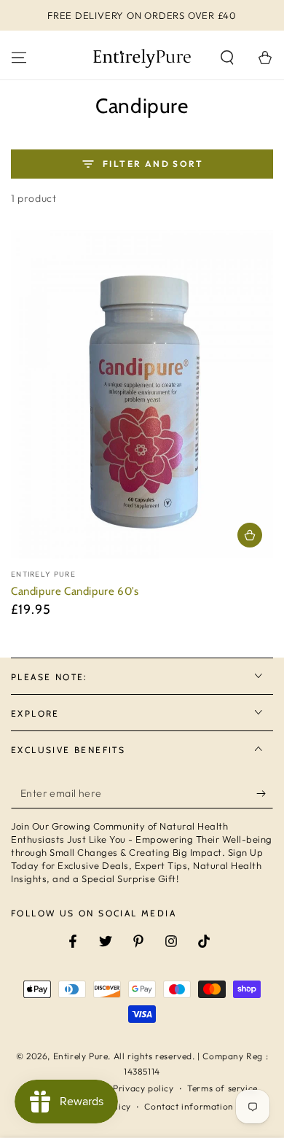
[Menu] (19, 57)
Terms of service (222, 1088)
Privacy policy (143, 1088)
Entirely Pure (81, 1056)
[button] (227, 57)
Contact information (188, 1106)
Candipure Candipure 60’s (74, 591)
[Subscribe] (264, 794)
